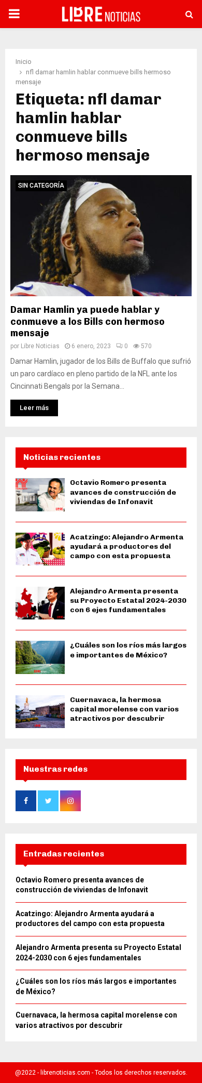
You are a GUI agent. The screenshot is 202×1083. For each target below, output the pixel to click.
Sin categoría (41, 185)
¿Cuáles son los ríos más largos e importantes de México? (128, 650)
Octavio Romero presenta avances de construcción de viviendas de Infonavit (123, 492)
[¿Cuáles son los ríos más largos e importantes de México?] (40, 657)
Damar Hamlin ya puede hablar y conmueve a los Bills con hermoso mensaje (87, 321)
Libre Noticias (40, 346)
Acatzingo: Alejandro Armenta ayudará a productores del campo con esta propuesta (126, 546)
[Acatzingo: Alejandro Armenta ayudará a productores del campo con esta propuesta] (40, 549)
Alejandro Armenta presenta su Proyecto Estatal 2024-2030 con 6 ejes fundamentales (128, 600)
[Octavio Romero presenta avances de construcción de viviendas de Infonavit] (40, 494)
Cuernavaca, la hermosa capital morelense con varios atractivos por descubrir (124, 709)
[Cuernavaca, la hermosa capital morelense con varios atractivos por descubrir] (40, 711)
